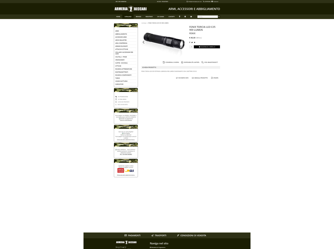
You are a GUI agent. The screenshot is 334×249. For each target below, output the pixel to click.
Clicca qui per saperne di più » (126, 139)
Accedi (159, 1)
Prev (143, 42)
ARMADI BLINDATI (121, 46)
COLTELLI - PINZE (121, 57)
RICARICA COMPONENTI (123, 75)
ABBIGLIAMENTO (121, 34)
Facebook (215, 1)
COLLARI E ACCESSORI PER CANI (124, 53)
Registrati (165, 1)
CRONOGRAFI (120, 60)
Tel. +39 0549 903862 (126, 154)
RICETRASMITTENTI (121, 72)
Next (183, 42)
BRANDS (138, 17)
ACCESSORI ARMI (121, 37)
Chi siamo (160, 17)
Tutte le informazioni (126, 120)
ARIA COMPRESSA (121, 43)
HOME (118, 17)
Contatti (171, 17)
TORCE (117, 78)
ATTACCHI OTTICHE (121, 49)
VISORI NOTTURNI (121, 81)
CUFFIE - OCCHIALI (121, 63)
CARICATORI (119, 84)
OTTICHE (118, 66)
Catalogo (128, 17)
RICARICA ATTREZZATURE (123, 69)
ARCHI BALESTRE (121, 40)
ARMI (117, 31)
